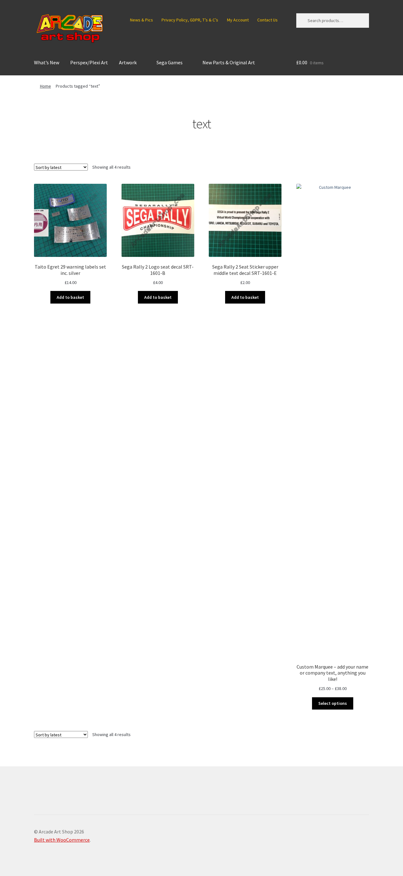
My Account (238, 20)
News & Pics (141, 20)
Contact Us (267, 20)
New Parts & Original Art (228, 62)
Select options (332, 703)
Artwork (128, 62)
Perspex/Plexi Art (89, 62)
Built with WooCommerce (62, 840)
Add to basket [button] (70, 297)
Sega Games (169, 62)
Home (45, 86)
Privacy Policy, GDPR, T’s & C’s (190, 20)
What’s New (46, 62)
